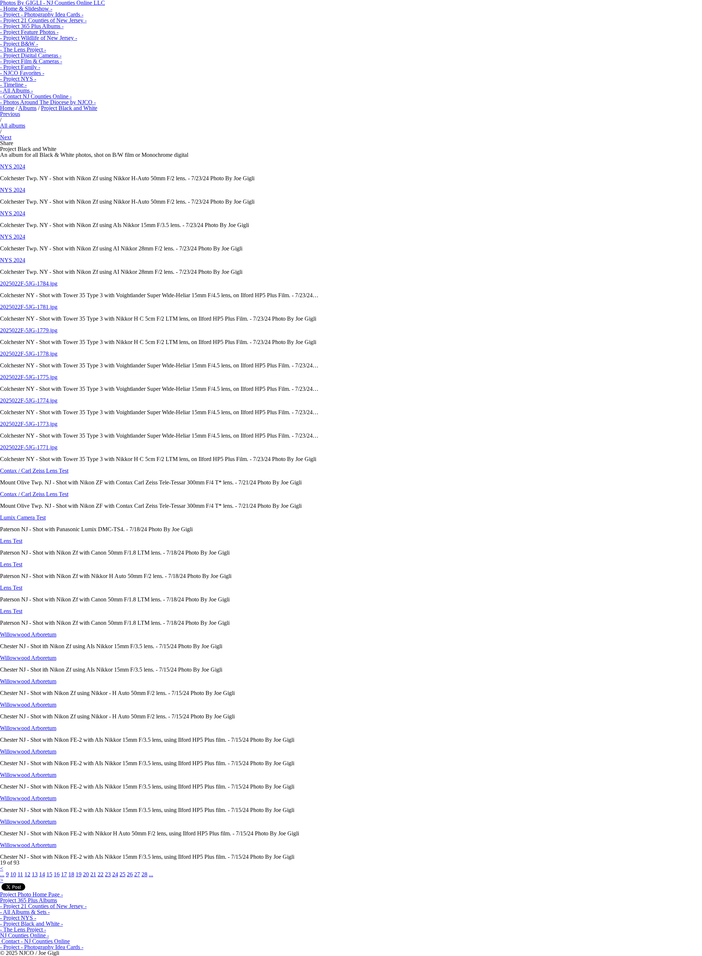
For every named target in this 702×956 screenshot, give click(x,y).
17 (64, 874)
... (2, 874)
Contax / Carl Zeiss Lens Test (34, 471)
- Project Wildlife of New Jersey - (38, 38)
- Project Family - (20, 67)
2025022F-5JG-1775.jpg (28, 377)
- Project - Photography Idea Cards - (41, 14)
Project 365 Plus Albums (28, 900)
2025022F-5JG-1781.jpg (28, 307)
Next (5, 137)
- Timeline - (13, 85)
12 (27, 874)
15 (49, 874)
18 (71, 874)
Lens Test (11, 541)
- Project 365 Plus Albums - (32, 26)
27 (137, 874)
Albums (27, 108)
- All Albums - (16, 90)
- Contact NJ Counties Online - (36, 96)
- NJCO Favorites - (22, 73)
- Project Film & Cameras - (31, 61)
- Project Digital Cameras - (30, 55)
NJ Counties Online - (24, 935)
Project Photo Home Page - (31, 894)
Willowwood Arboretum (28, 634)
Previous (10, 114)
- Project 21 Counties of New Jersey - (43, 20)
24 (115, 874)
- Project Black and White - (31, 924)
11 (20, 874)
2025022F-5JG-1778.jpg (28, 354)
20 (86, 874)
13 (35, 874)
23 (108, 874)
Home (7, 108)
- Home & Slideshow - (26, 8)
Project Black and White (69, 108)
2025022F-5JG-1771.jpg (28, 447)
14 (42, 874)
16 (57, 874)
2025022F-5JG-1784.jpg (28, 283)
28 (144, 874)
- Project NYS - (18, 79)
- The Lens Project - (23, 49)
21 (93, 874)
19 (79, 874)
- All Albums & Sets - (25, 912)
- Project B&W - (19, 44)
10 (13, 874)
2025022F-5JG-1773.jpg (28, 424)
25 (122, 874)
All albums (12, 125)
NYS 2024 (12, 166)
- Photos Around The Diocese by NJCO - (48, 102)
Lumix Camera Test (23, 517)
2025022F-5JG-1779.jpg (28, 330)
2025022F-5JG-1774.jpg (28, 400)
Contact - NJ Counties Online (35, 941)
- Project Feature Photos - (29, 32)
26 (130, 874)
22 (100, 874)
